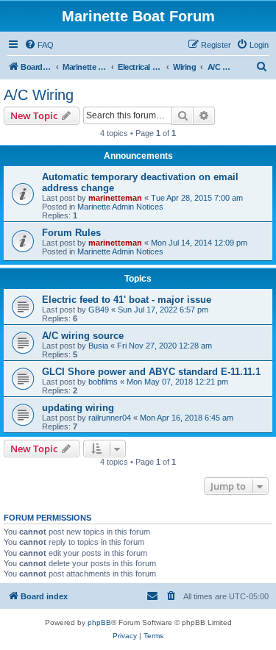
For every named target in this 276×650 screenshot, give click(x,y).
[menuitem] (39, 45)
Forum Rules (71, 232)
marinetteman (115, 197)
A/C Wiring (39, 95)
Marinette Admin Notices (120, 206)
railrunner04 (109, 417)
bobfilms (103, 381)
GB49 (98, 309)
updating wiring (78, 407)
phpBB (99, 622)
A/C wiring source (83, 335)
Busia (98, 345)
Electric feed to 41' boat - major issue (126, 299)
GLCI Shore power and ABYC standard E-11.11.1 (151, 371)
